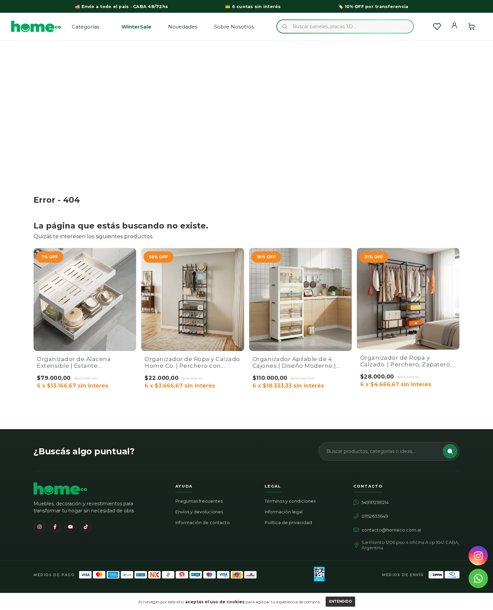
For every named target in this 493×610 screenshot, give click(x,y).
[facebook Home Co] (55, 527)
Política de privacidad (288, 522)
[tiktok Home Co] (86, 527)
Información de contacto (202, 522)
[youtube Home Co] (70, 527)
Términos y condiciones (290, 501)
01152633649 (375, 516)
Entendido (340, 601)
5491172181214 (375, 502)
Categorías (85, 26)
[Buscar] (450, 451)
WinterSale (136, 26)
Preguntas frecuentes (199, 501)
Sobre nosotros (234, 26)
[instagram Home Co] (40, 527)
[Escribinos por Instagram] (478, 555)
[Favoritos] (437, 26)
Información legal (284, 511)
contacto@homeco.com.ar (392, 529)
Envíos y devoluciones (199, 511)
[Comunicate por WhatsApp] (478, 578)
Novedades (182, 26)
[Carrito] (472, 26)
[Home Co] (60, 488)
